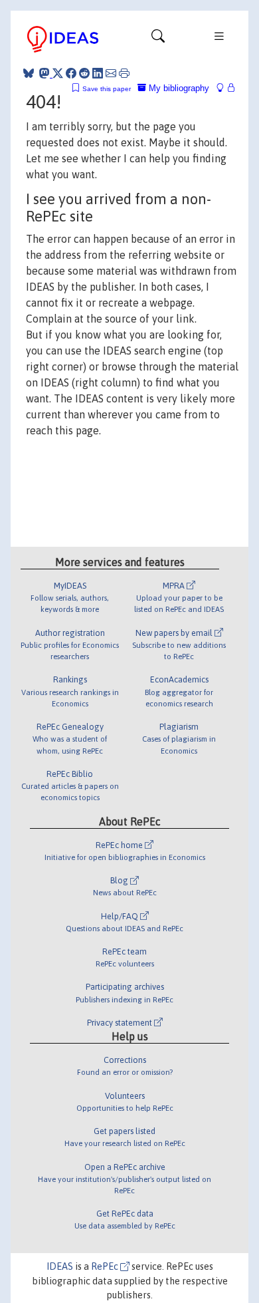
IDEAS (59, 1266)
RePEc (105, 1266)
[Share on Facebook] (71, 73)
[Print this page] (124, 73)
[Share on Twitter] (57, 73)
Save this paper (106, 88)
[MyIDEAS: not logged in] (223, 88)
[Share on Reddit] (84, 73)
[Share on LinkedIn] (97, 73)
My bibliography (177, 88)
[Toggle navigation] (158, 39)
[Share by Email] (111, 73)
